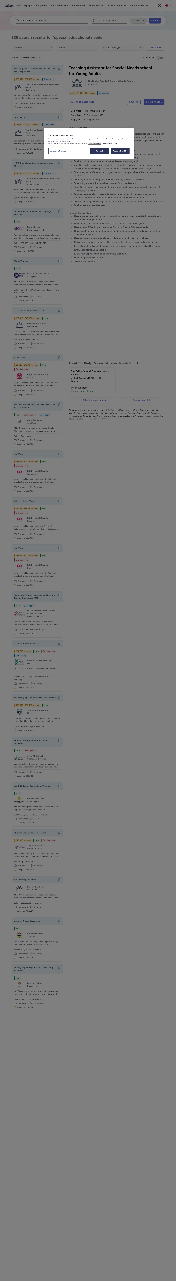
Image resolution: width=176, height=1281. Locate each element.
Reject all (99, 151)
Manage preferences (58, 151)
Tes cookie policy (94, 143)
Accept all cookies (120, 151)
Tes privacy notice (110, 143)
